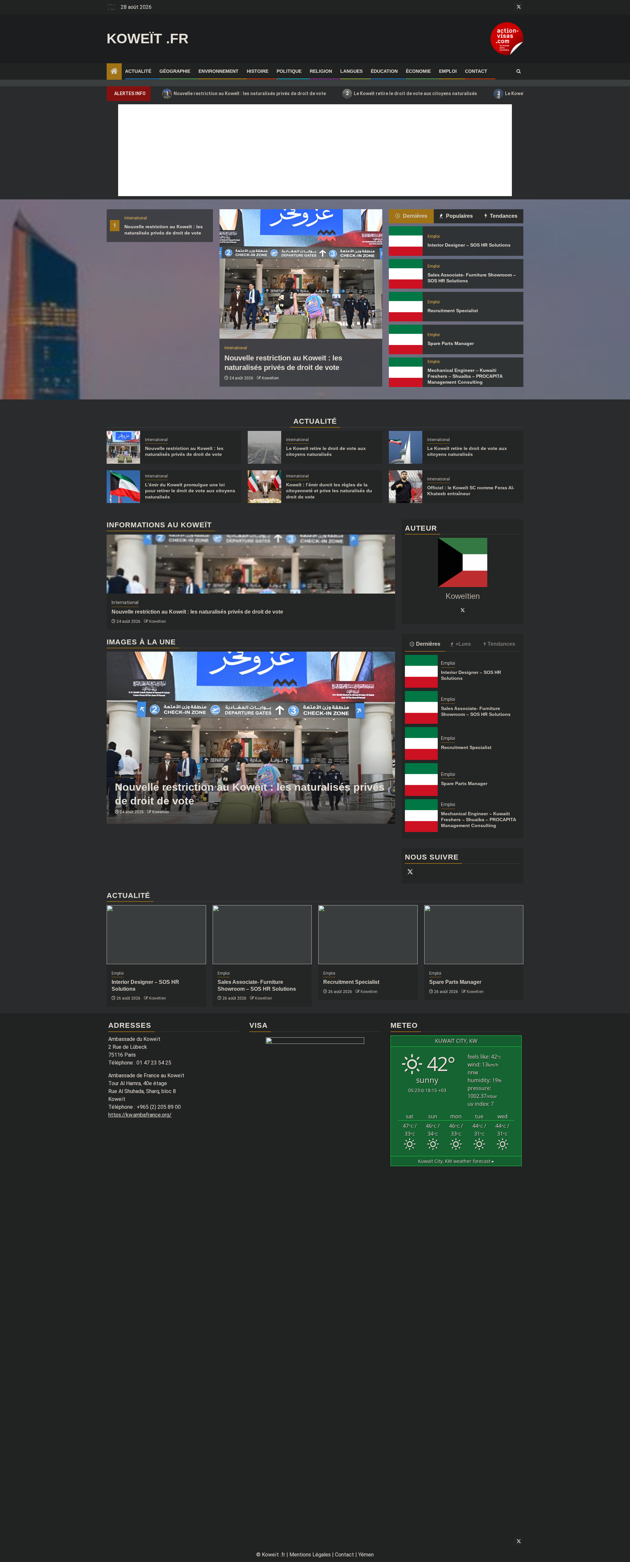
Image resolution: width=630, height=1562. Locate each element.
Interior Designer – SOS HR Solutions (469, 245)
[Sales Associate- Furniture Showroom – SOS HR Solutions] (405, 274)
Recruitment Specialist (453, 310)
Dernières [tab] (414, 216)
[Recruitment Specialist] (405, 306)
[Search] (518, 71)
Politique (289, 71)
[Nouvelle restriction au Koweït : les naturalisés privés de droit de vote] (301, 274)
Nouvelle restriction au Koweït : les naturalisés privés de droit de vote (246, 93)
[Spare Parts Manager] (405, 339)
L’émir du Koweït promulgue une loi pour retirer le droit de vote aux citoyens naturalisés (190, 490)
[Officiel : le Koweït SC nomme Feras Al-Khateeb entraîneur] (405, 486)
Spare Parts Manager (451, 343)
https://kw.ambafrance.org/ (140, 1115)
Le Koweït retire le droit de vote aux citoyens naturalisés (411, 93)
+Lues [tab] (463, 644)
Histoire (257, 71)
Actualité (138, 71)
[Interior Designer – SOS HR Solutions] (405, 241)
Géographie (174, 71)
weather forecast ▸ (456, 1161)
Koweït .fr (147, 38)
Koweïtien (270, 378)
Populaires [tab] (459, 216)
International (135, 218)
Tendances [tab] (503, 216)
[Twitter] (463, 610)
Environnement (219, 71)
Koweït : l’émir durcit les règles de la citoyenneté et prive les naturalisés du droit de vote (329, 490)
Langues (351, 71)
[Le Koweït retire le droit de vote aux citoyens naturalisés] (264, 447)
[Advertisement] (315, 150)
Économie (418, 71)
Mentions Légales (310, 1555)
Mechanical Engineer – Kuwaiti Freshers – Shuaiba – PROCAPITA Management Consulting (465, 376)
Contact (476, 71)
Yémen (366, 1555)
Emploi (448, 71)
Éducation (384, 71)
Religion (321, 71)
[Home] (114, 71)
